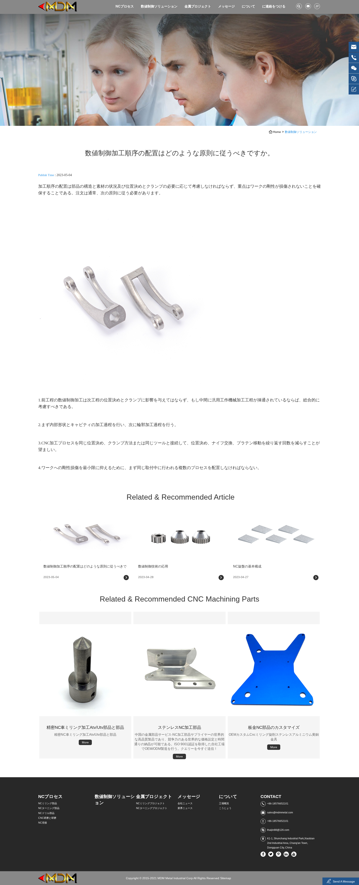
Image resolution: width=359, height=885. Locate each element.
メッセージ (226, 6)
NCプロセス (125, 6)
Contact (271, 796)
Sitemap (225, 878)
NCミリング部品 (47, 803)
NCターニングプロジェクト (151, 808)
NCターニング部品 (48, 808)
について (248, 6)
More (55, 736)
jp (317, 6)
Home (277, 132)
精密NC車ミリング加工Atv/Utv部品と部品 (84, 709)
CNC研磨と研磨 (47, 817)
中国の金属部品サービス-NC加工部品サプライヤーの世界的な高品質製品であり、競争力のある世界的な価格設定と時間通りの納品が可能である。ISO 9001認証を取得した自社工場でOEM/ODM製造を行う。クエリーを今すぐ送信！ (179, 721)
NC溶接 (42, 822)
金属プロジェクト (197, 6)
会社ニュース (185, 803)
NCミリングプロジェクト (150, 803)
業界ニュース (185, 808)
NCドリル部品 (46, 813)
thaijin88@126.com (278, 830)
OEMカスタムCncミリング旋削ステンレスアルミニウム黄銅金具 (273, 709)
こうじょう (225, 808)
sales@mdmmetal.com (280, 812)
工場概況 (224, 803)
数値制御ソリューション (159, 6)
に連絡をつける (273, 6)
